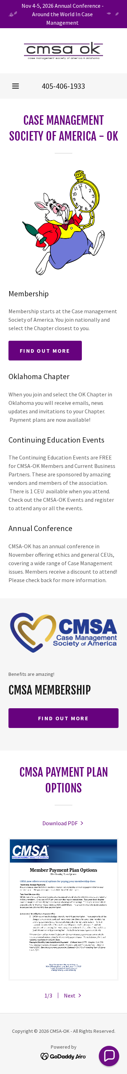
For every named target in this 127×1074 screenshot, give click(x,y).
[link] (63, 51)
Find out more (45, 350)
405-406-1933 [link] (63, 86)
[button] (15, 86)
